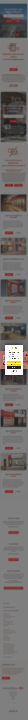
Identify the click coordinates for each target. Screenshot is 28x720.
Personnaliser (14, 367)
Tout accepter (14, 362)
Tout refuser (14, 364)
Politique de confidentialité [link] (14, 370)
